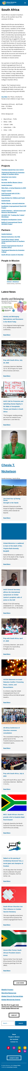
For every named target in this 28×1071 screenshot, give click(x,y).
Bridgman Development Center (11, 219)
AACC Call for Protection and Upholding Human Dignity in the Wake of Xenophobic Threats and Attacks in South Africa (13, 406)
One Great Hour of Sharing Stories (11, 499)
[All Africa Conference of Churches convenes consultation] (14, 716)
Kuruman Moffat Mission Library (11, 182)
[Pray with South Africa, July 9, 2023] (14, 762)
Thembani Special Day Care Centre (12, 170)
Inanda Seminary (6, 185)
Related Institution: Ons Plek (10, 237)
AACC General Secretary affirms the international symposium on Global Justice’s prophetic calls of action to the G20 (12, 595)
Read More (6, 335)
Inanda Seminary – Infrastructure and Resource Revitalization (13, 211)
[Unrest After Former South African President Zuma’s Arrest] (14, 938)
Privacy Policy (16, 1065)
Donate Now (14, 1058)
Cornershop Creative (12, 1067)
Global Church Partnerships (12, 996)
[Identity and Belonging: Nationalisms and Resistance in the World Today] (14, 305)
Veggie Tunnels (6, 191)
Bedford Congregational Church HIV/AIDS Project (11, 223)
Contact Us (14, 1042)
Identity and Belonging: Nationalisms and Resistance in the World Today (13, 319)
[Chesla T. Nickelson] (14, 272)
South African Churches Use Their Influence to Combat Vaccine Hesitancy (13, 909)
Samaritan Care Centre (8, 177)
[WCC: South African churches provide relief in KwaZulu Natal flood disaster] (14, 803)
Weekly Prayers (7, 990)
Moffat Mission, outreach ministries (13, 203)
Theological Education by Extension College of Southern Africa (12, 173)
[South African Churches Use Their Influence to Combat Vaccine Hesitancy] (14, 895)
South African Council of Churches (12, 255)
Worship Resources (8, 993)
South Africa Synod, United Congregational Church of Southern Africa (13, 241)
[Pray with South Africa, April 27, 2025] (14, 626)
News (14, 1034)
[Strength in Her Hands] (14, 487)
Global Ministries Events (10, 1000)
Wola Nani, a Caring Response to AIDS (13, 188)
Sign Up (14, 1015)
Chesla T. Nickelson (13, 281)
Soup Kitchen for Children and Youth (13, 198)
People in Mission (14, 1037)
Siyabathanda (5, 201)
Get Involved (14, 1039)
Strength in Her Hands (10, 503)
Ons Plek (4, 97)
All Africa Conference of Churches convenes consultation (11, 730)
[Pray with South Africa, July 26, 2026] (14, 348)
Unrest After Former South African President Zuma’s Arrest (12, 952)
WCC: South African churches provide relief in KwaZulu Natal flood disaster (13, 817)
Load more (20, 983)
